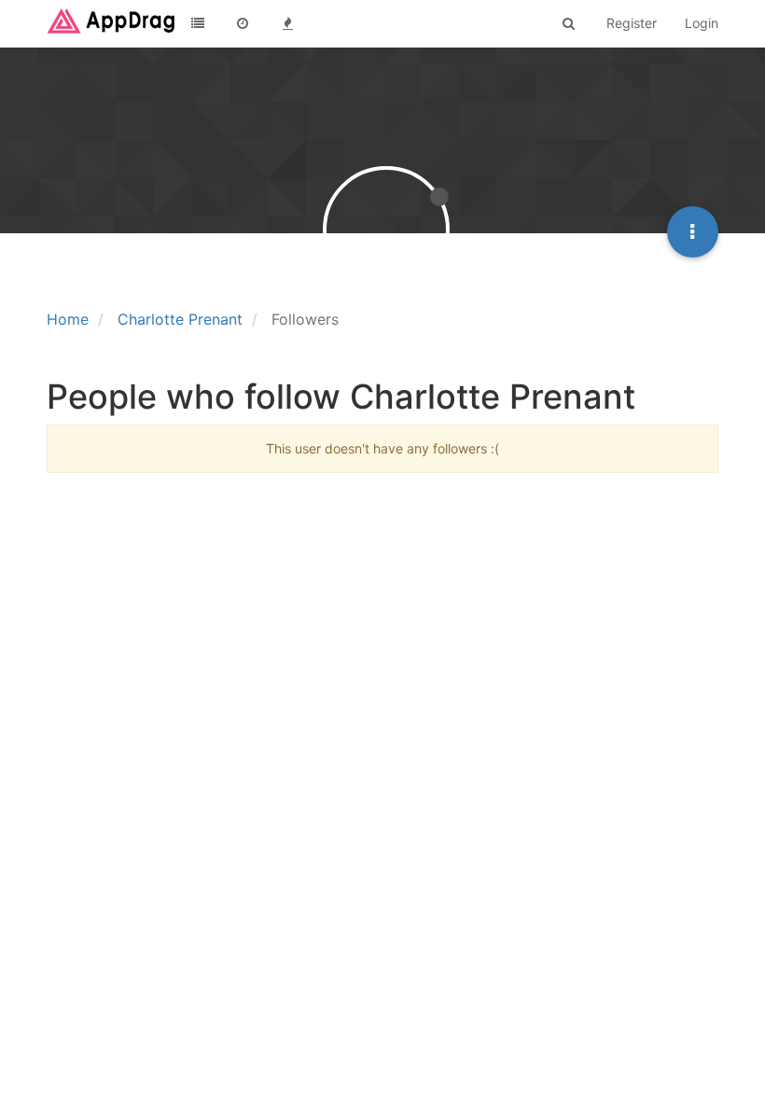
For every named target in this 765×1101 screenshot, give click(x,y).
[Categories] (197, 23)
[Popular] (287, 23)
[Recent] (242, 23)
